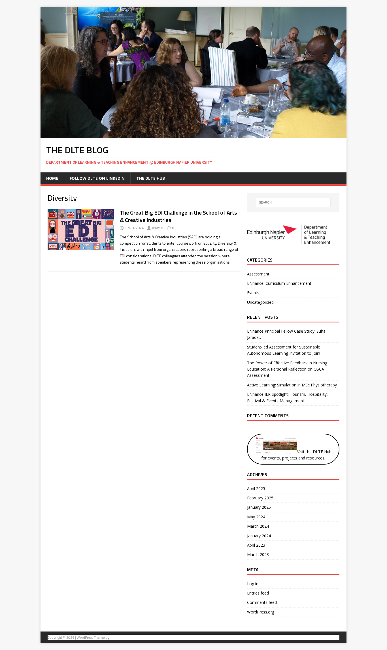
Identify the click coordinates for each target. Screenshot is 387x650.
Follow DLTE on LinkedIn (97, 178)
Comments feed (262, 602)
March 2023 (258, 554)
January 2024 (259, 535)
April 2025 (256, 488)
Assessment (258, 274)
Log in (252, 583)
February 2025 (260, 498)
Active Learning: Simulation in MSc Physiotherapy (292, 385)
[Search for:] (293, 202)
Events (253, 292)
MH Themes (119, 637)
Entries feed (258, 593)
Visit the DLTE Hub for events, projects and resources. (296, 455)
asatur (157, 227)
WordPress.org (260, 612)
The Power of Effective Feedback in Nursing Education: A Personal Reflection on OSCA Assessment (287, 369)
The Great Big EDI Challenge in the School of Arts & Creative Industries (178, 216)
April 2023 (256, 545)
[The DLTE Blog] (193, 134)
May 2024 (256, 516)
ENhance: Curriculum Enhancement (279, 283)
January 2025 (259, 507)
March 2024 (258, 526)
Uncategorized (260, 302)
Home (52, 178)
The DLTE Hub (150, 178)
